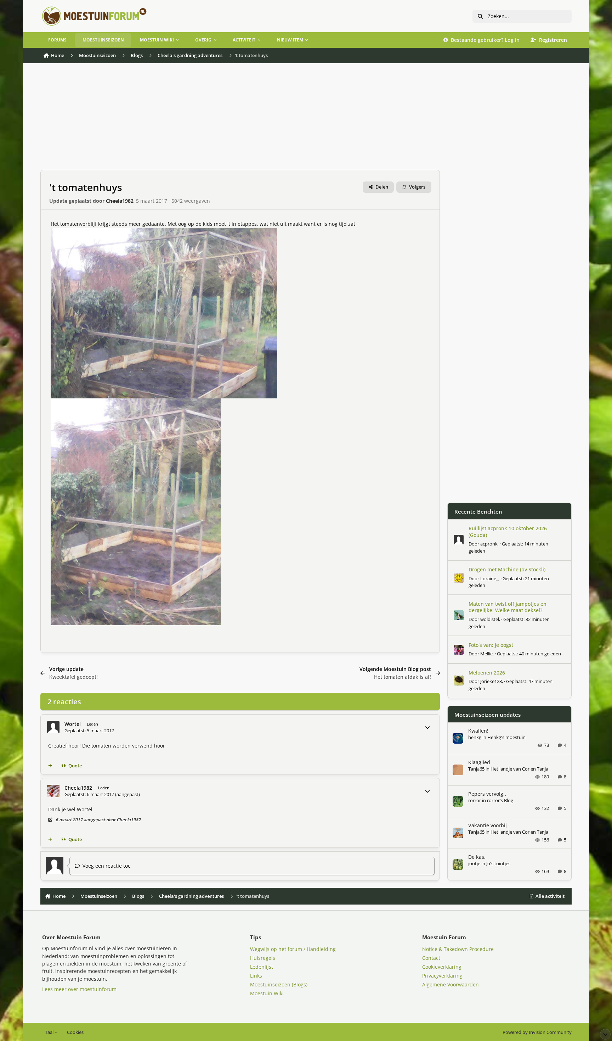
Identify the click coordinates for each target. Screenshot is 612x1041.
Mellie (486, 653)
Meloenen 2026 (487, 672)
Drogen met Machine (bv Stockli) (507, 569)
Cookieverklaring (441, 966)
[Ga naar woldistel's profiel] (459, 615)
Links (256, 975)
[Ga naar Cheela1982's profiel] (53, 791)
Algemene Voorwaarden (450, 984)
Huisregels (262, 958)
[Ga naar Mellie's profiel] (459, 650)
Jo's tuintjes (498, 863)
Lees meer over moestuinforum (79, 989)
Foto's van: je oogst (491, 645)
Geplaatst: (529, 653)
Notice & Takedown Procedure (458, 949)
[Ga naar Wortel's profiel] (53, 727)
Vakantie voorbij (487, 825)
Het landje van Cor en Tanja (519, 769)
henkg (474, 737)
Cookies (75, 1032)
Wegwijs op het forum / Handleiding (293, 949)
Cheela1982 (120, 200)
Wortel (72, 724)
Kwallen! (478, 730)
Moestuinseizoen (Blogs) (278, 984)
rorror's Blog (500, 800)
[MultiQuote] (50, 766)
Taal (50, 1032)
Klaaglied (479, 762)
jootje (474, 863)
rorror (474, 800)
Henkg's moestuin (506, 737)
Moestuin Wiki (267, 993)
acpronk (489, 544)
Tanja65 (476, 769)
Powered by (537, 1032)
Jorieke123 (491, 681)
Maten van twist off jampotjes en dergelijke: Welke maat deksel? (507, 607)
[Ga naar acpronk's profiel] (459, 540)
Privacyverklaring (442, 975)
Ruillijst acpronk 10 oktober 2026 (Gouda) (508, 531)
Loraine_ (489, 578)
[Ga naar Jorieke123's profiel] (459, 680)
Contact (431, 958)
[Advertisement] (240, 120)
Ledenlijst (261, 966)
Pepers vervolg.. (487, 793)
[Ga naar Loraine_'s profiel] (459, 578)
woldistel (489, 619)
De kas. (477, 856)
